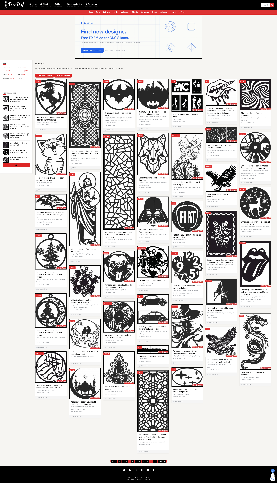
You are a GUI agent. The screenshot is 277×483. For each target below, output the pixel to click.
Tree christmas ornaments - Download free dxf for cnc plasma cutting (49, 274)
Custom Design (74, 5)
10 (147, 461)
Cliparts (135, 12)
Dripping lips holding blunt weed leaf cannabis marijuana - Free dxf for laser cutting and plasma (220, 110)
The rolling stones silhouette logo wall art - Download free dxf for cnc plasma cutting (254, 292)
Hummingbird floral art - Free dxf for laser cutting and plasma (19, 108)
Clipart (154, 12)
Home (33, 5)
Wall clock (141, 248)
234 (160, 461)
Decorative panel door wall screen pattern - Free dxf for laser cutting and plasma (118, 234)
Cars (173, 203)
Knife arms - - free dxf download (151, 356)
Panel (98, 12)
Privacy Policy (133, 477)
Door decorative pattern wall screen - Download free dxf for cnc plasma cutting (85, 153)
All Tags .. (182, 12)
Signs (173, 81)
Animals (208, 166)
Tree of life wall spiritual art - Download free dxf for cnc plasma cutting (19, 99)
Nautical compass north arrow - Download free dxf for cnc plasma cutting (20, 117)
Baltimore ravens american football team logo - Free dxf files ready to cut (50, 214)
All (16, 165)
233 (155, 461)
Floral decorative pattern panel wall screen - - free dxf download (19, 127)
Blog (58, 5)
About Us (45, 5)
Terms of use (144, 477)
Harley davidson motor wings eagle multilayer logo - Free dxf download (19, 136)
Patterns (106, 12)
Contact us (91, 5)
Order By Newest (63, 75)
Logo (37, 196)
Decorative (145, 12)
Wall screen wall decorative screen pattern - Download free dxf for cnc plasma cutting (152, 437)
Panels (115, 12)
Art (207, 81)
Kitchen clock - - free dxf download (152, 281)
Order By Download (44, 75)
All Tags (20, 79)
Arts (241, 316)
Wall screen (125, 12)
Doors (91, 12)
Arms (139, 347)
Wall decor (163, 12)
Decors (173, 12)
